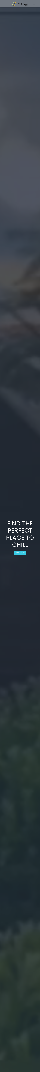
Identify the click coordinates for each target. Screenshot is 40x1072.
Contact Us (20, 553)
